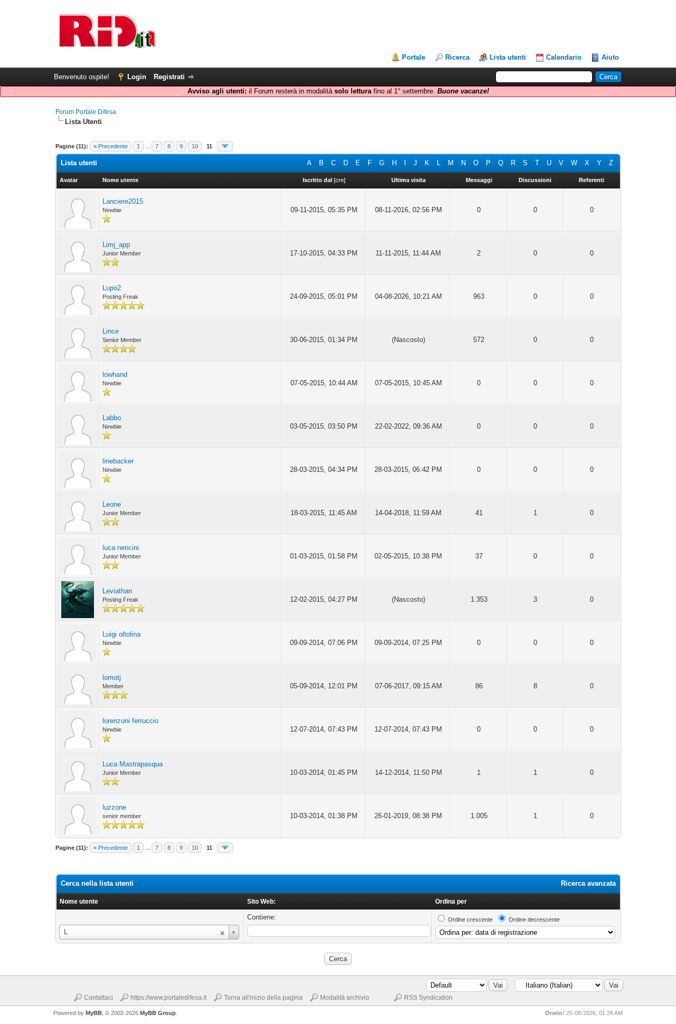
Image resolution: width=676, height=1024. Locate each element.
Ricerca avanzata (588, 883)
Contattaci (98, 997)
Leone (111, 504)
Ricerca (457, 57)
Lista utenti (508, 57)
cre (339, 180)
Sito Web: (261, 901)
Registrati (169, 77)
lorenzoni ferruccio (130, 721)
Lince (110, 331)
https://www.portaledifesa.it (168, 997)
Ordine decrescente (534, 919)
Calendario (563, 57)
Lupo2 (111, 288)
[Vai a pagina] (225, 146)
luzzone (114, 807)
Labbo (111, 418)
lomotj (111, 677)
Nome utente (79, 901)
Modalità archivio (344, 997)
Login (136, 77)
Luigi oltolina (121, 634)
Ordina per (451, 901)
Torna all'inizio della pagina (263, 997)
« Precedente (110, 146)
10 (195, 146)
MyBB (94, 1013)
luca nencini (120, 548)
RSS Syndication (428, 997)
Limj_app (116, 245)
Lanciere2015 (122, 201)
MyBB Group (158, 1013)
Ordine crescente (470, 919)
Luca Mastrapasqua (132, 764)
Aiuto (610, 57)
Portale (413, 57)
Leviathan (117, 591)
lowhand (114, 374)
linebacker (118, 461)
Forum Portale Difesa (85, 112)
